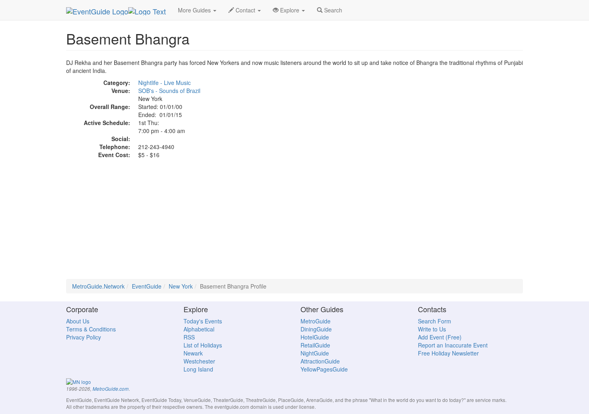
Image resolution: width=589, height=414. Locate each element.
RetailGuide (315, 345)
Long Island (198, 369)
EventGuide (146, 286)
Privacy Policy (83, 337)
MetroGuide (316, 321)
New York (181, 286)
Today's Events (203, 321)
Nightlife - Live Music (164, 83)
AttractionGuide (320, 361)
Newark (193, 353)
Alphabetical (199, 329)
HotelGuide (315, 337)
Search (332, 10)
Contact (245, 10)
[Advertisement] (294, 223)
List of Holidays (203, 345)
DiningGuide (316, 329)
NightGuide (315, 353)
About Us (77, 321)
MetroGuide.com (111, 389)
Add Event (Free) (440, 337)
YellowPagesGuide (324, 369)
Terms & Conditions (91, 329)
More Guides (195, 10)
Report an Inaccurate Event (453, 345)
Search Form (434, 321)
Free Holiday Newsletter (448, 353)
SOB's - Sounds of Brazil (169, 91)
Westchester (199, 361)
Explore (289, 10)
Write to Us (432, 329)
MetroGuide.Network (98, 286)
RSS (189, 337)
